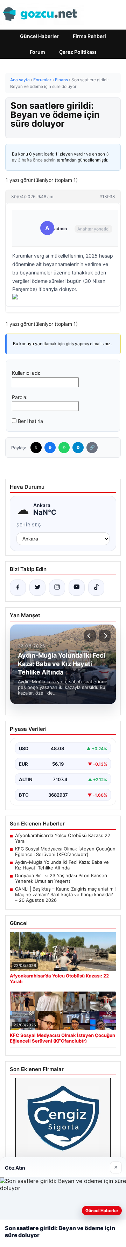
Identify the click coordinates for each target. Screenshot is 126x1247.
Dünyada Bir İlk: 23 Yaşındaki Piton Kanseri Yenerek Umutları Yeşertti (61, 878)
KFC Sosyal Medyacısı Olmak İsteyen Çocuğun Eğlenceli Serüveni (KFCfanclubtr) (65, 851)
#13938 (107, 196)
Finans (61, 79)
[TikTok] (96, 588)
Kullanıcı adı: (26, 373)
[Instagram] (57, 588)
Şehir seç (28, 524)
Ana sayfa (20, 79)
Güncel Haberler (39, 36)
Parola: (20, 397)
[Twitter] (36, 447)
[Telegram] (78, 447)
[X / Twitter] (37, 588)
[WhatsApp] (64, 447)
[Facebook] (50, 447)
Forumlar (42, 79)
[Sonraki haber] (105, 636)
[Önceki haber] (90, 636)
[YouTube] (77, 588)
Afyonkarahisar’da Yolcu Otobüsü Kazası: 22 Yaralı (62, 838)
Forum (37, 52)
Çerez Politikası (77, 52)
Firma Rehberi (89, 36)
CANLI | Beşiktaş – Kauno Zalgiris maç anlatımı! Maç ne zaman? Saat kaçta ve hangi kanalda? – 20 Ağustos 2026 (65, 894)
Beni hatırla (30, 421)
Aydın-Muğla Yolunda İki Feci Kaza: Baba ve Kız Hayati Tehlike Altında (62, 865)
